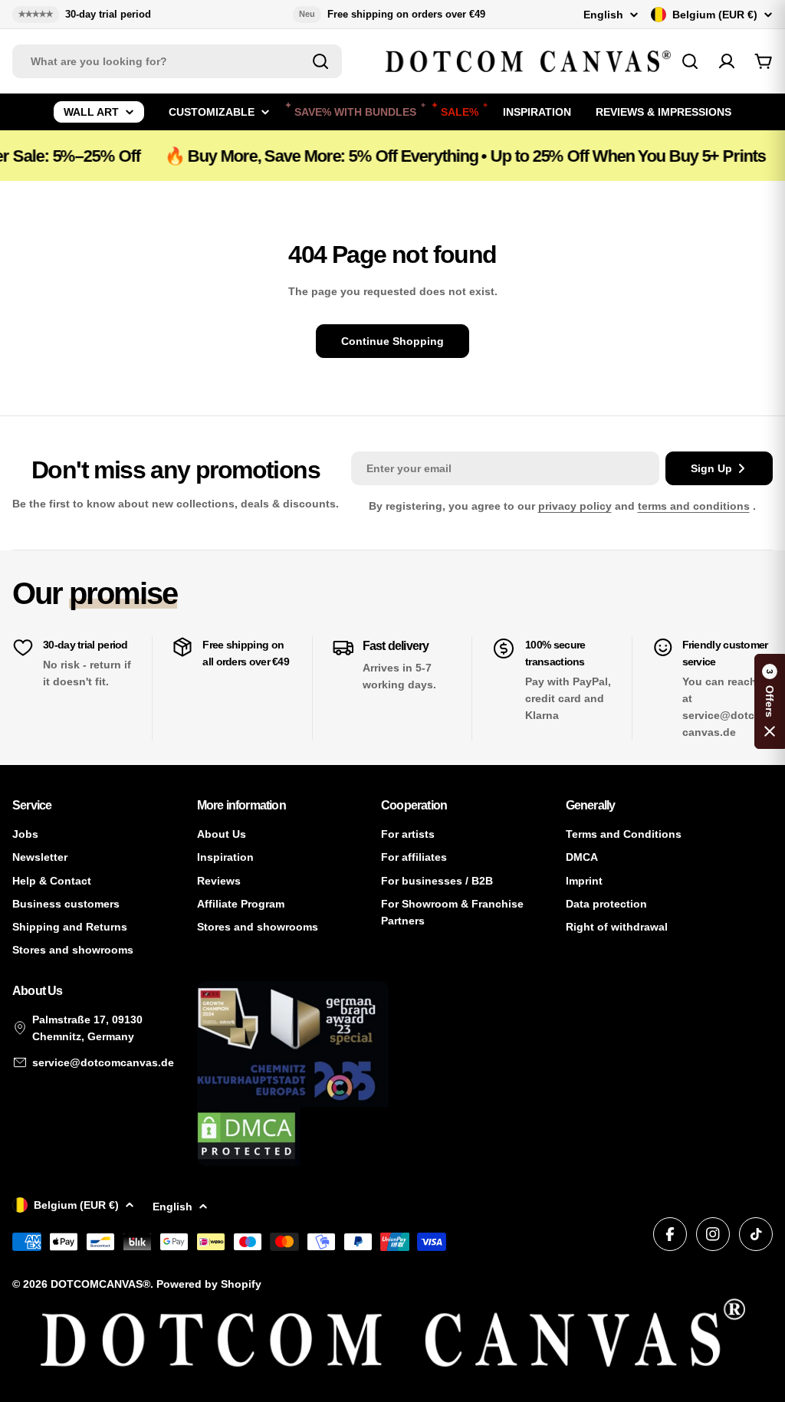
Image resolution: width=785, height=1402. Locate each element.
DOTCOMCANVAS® (100, 1284)
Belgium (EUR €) (714, 14)
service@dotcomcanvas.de (103, 1062)
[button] (769, 701)
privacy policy (575, 506)
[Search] (320, 61)
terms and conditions (694, 506)
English (603, 14)
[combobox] (177, 61)
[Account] (727, 61)
